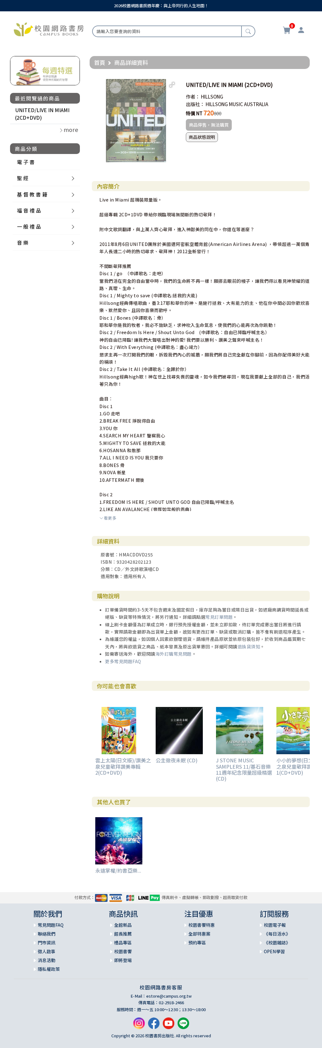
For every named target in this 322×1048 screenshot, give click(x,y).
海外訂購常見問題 (173, 654)
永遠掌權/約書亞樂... (118, 870)
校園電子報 (275, 925)
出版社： (195, 104)
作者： (193, 96)
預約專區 (197, 942)
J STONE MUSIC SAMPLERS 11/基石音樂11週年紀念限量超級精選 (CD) (244, 769)
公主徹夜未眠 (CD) (176, 760)
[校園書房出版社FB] (154, 1026)
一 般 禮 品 (29, 226)
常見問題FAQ (51, 925)
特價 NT (194, 113)
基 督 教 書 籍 (32, 194)
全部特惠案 (199, 934)
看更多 (110, 518)
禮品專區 (123, 942)
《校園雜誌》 (277, 942)
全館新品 (123, 925)
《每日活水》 (277, 934)
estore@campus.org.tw (169, 996)
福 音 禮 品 (29, 210)
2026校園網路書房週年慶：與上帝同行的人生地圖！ (161, 6)
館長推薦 (123, 934)
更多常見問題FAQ (123, 661)
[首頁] (49, 28)
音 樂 (22, 242)
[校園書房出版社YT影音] (169, 1026)
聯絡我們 (46, 934)
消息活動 (46, 960)
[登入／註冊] (301, 31)
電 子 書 (26, 162)
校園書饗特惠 (201, 925)
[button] (172, 85)
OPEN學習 (274, 951)
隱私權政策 (49, 969)
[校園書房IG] (139, 1026)
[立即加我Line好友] (183, 1026)
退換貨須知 (248, 646)
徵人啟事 (46, 951)
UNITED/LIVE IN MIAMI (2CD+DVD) (42, 113)
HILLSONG (212, 96)
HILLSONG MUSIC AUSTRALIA (237, 104)
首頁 (99, 62)
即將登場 (123, 960)
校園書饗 (123, 951)
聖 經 (22, 178)
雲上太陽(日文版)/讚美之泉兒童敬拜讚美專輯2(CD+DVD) (123, 766)
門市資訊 (46, 942)
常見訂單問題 (219, 617)
